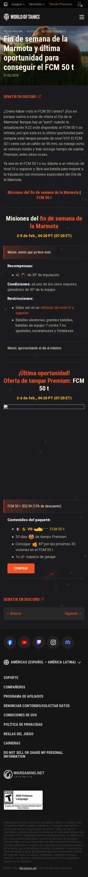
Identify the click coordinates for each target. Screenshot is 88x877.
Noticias (32, 31)
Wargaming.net (27, 868)
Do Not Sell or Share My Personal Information (33, 755)
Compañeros (14, 687)
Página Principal (13, 31)
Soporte (11, 678)
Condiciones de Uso (20, 715)
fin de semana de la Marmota (43, 192)
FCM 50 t (44, 197)
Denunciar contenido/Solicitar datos (37, 706)
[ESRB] (23, 800)
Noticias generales (54, 31)
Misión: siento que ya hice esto (29, 252)
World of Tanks (22, 17)
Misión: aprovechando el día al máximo (34, 348)
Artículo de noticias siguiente (73, 613)
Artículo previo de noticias (14, 613)
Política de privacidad (23, 725)
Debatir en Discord (20, 97)
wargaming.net (24, 774)
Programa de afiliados (23, 696)
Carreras (12, 743)
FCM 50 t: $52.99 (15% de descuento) (34, 506)
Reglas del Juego (18, 734)
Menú (81, 17)
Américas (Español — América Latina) (43, 662)
